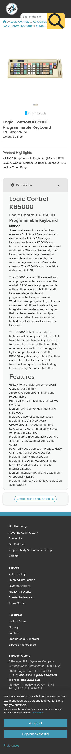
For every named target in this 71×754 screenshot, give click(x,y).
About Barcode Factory (23, 532)
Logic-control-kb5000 (17, 26)
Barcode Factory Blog (22, 644)
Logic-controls (19, 21)
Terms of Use (17, 603)
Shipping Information (22, 580)
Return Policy (17, 574)
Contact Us (16, 538)
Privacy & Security (20, 591)
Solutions (14, 633)
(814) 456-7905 (46, 675)
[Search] (56, 21)
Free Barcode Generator (24, 638)
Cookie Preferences (21, 597)
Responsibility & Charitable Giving (30, 550)
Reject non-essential (35, 734)
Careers (13, 555)
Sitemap (14, 627)
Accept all (35, 723)
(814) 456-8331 (22, 675)
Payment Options (19, 585)
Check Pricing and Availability (35, 498)
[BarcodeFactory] (12, 9)
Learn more (38, 712)
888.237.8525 (30, 679)
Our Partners (16, 544)
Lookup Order (17, 621)
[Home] (5, 21)
